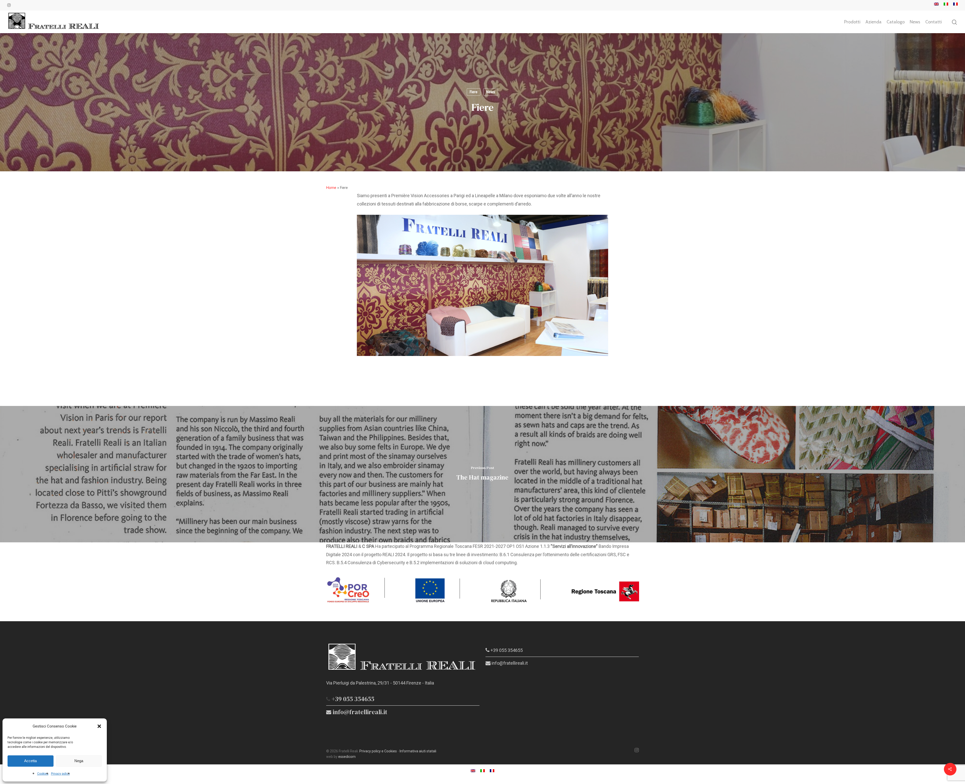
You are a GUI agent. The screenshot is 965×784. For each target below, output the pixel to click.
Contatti (933, 21)
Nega (78, 761)
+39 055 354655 (353, 699)
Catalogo (896, 21)
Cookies (43, 773)
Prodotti (852, 21)
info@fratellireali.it (359, 712)
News (915, 21)
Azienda (873, 21)
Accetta (30, 761)
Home (331, 188)
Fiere (473, 92)
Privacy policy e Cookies (378, 751)
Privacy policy (60, 773)
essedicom (347, 757)
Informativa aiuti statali (418, 751)
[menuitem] (936, 4)
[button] (99, 726)
